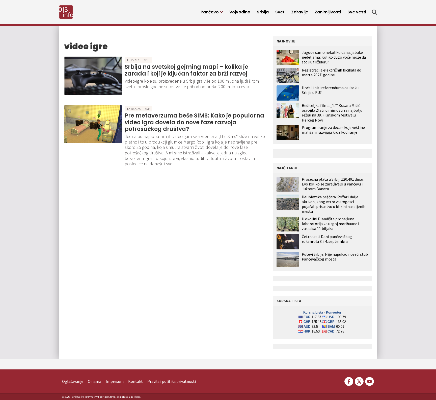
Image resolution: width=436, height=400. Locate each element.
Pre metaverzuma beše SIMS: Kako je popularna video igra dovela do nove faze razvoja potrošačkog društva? (194, 122)
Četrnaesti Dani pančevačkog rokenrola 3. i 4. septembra (327, 239)
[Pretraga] (374, 12)
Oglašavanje (72, 381)
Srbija (263, 12)
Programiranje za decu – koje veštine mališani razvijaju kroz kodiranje (333, 130)
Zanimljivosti (328, 12)
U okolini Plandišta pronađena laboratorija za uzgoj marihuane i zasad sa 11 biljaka (330, 224)
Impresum (115, 381)
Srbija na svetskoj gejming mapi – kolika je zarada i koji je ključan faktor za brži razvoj (186, 70)
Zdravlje (299, 12)
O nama (94, 381)
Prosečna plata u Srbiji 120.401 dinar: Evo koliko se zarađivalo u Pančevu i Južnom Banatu (333, 184)
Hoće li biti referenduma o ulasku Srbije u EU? (330, 90)
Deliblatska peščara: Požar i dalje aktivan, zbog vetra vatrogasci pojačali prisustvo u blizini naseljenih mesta (333, 204)
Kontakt (135, 381)
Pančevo (210, 12)
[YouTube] (369, 380)
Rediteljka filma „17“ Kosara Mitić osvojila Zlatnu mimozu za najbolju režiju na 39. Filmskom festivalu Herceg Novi (332, 113)
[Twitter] (359, 380)
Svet (280, 12)
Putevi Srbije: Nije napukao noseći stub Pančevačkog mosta (335, 257)
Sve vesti (356, 12)
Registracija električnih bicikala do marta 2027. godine (331, 72)
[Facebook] (349, 380)
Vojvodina (239, 12)
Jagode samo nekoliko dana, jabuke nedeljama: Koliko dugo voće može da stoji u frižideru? (334, 57)
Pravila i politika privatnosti (171, 381)
